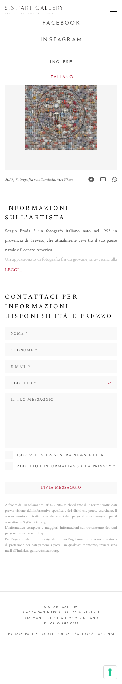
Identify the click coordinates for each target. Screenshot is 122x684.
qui (43, 533)
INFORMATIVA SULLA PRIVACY (78, 466)
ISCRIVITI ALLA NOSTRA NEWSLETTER (60, 455)
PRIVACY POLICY (23, 634)
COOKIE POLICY (56, 634)
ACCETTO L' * (66, 466)
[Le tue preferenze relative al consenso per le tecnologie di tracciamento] (110, 672)
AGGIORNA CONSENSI (95, 634)
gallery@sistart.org (44, 550)
